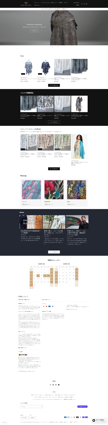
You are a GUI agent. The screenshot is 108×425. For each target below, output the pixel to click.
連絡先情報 (61, 422)
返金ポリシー (76, 422)
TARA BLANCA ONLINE (28, 422)
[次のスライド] (55, 46)
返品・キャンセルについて (70, 394)
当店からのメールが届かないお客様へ (65, 397)
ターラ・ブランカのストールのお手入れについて (52, 399)
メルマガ (35, 397)
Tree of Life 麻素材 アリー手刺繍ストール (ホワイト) (28, 154)
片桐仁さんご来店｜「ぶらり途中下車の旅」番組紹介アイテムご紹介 (76, 233)
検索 (32, 394)
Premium (34, 30)
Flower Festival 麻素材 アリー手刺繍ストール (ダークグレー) (79, 79)
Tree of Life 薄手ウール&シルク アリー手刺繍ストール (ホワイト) (79, 163)
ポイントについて (52, 397)
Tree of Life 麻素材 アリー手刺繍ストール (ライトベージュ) (45, 154)
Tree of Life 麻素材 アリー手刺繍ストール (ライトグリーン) (62, 154)
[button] (36, 2)
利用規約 (71, 422)
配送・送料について (59, 394)
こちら (25, 371)
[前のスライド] (49, 46)
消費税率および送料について (69, 399)
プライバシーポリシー (39, 394)
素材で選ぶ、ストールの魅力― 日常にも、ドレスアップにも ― (53, 233)
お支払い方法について (49, 394)
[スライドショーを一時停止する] (58, 46)
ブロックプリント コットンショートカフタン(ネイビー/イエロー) (45, 79)
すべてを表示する (54, 85)
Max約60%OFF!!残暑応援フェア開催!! (30, 232)
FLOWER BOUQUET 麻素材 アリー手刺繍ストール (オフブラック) (79, 116)
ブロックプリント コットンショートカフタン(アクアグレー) (28, 79)
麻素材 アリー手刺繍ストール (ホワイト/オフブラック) (45, 116)
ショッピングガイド (37, 399)
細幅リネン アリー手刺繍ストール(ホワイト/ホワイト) (62, 79)
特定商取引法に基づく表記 (53, 422)
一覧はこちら (25, 204)
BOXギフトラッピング (43, 397)
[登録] (41, 406)
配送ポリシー (66, 422)
